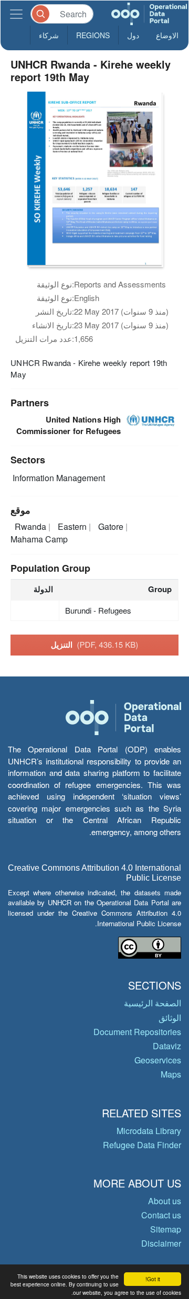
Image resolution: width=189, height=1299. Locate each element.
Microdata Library (149, 1131)
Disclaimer (161, 1243)
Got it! (152, 1279)
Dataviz (167, 1046)
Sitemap (165, 1229)
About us (164, 1201)
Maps (171, 1074)
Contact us (161, 1215)
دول (133, 35)
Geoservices (157, 1060)
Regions (93, 35)
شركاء (49, 35)
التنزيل (95, 644)
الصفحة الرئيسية (152, 1003)
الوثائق (170, 1018)
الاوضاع (167, 35)
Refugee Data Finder (142, 1145)
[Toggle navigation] (16, 14)
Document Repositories (137, 1032)
